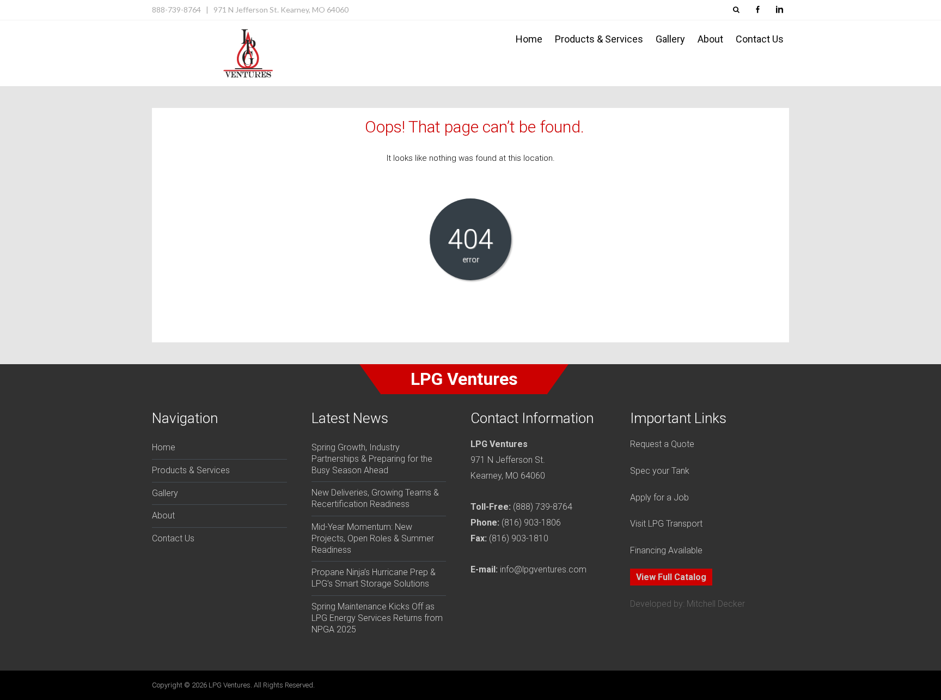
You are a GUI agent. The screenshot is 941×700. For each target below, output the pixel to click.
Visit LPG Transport (666, 523)
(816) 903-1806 (531, 522)
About (710, 39)
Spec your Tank (659, 471)
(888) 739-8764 (542, 507)
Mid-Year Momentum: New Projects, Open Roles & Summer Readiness (372, 538)
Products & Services (599, 39)
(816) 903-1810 (518, 538)
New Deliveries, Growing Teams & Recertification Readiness (375, 498)
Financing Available (666, 550)
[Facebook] (757, 10)
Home (529, 39)
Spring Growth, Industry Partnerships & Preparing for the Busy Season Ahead (371, 458)
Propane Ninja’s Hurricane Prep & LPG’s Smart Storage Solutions (373, 578)
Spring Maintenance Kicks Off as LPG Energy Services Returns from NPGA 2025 (377, 618)
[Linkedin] (779, 10)
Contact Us (760, 39)
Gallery (670, 39)
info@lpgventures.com (543, 569)
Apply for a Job (659, 497)
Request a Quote (662, 444)
